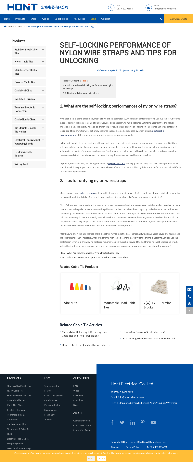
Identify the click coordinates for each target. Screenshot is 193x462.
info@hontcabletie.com (131, 397)
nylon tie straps (87, 193)
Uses (33, 18)
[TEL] (189, 296)
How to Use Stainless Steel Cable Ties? (144, 332)
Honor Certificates (82, 430)
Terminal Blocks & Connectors (25, 109)
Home (6, 18)
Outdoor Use (50, 400)
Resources (79, 18)
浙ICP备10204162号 (157, 447)
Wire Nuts (70, 303)
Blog (93, 18)
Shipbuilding (50, 409)
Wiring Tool (21, 164)
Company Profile (81, 420)
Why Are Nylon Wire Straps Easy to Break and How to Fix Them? (98, 257)
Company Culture (82, 425)
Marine (47, 390)
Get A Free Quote (178, 18)
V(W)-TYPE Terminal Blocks (158, 305)
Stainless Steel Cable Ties (26, 51)
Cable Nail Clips (23, 90)
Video (76, 390)
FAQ (75, 385)
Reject (91, 458)
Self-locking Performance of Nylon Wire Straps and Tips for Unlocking (60, 26)
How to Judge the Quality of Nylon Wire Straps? (149, 338)
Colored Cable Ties (25, 82)
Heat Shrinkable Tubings (23, 153)
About (45, 18)
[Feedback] (189, 303)
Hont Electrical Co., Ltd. (134, 442)
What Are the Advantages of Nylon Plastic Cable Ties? (93, 252)
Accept (102, 458)
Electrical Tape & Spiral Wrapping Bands (27, 141)
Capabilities (61, 18)
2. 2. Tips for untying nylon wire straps (81, 93)
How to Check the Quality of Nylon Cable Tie (86, 344)
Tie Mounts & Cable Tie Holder (25, 129)
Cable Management (53, 395)
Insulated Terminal (25, 98)
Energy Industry (52, 405)
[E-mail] (189, 289)
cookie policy (160, 453)
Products (20, 18)
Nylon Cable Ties (24, 61)
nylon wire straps (116, 163)
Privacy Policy (133, 447)
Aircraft (48, 419)
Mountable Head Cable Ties (120, 305)
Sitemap (115, 447)
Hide (84, 80)
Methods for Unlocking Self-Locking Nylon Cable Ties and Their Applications (85, 334)
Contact (105, 18)
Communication (52, 385)
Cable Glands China (25, 119)
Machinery (49, 414)
